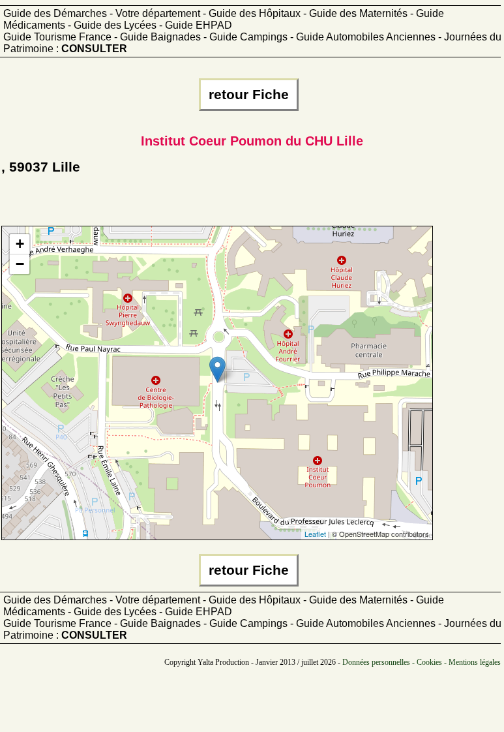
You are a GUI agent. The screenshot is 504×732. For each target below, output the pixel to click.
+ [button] (20, 244)
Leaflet (315, 533)
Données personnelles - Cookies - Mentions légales (421, 662)
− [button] (20, 264)
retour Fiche (249, 94)
